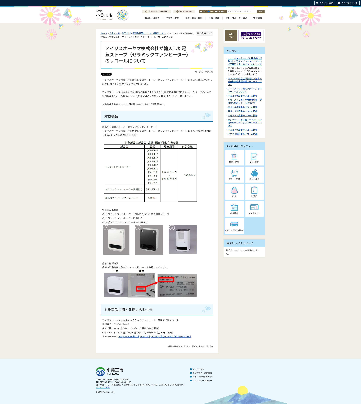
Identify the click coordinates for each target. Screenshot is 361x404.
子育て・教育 (172, 18)
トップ (104, 33)
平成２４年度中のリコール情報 (242, 107)
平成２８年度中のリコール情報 (242, 133)
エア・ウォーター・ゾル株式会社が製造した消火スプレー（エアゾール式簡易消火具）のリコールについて (245, 61)
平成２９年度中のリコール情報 (242, 95)
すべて (204, 11)
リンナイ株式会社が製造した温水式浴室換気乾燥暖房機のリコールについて (245, 81)
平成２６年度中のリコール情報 (242, 115)
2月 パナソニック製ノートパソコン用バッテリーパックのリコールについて (245, 122)
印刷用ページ (206, 33)
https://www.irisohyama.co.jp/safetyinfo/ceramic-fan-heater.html (154, 336)
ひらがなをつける (349, 3)
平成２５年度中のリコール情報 (242, 111)
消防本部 (126, 33)
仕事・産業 (214, 18)
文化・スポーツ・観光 (236, 18)
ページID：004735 (204, 71)
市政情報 (257, 18)
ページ (212, 11)
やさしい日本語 (326, 3)
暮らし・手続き (152, 18)
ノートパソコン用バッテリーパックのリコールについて (245, 90)
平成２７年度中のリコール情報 (242, 129)
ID (223, 11)
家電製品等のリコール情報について (149, 33)
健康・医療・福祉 (193, 18)
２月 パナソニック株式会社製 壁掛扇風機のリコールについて (245, 101)
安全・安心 (114, 33)
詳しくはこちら (103, 387)
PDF (218, 11)
